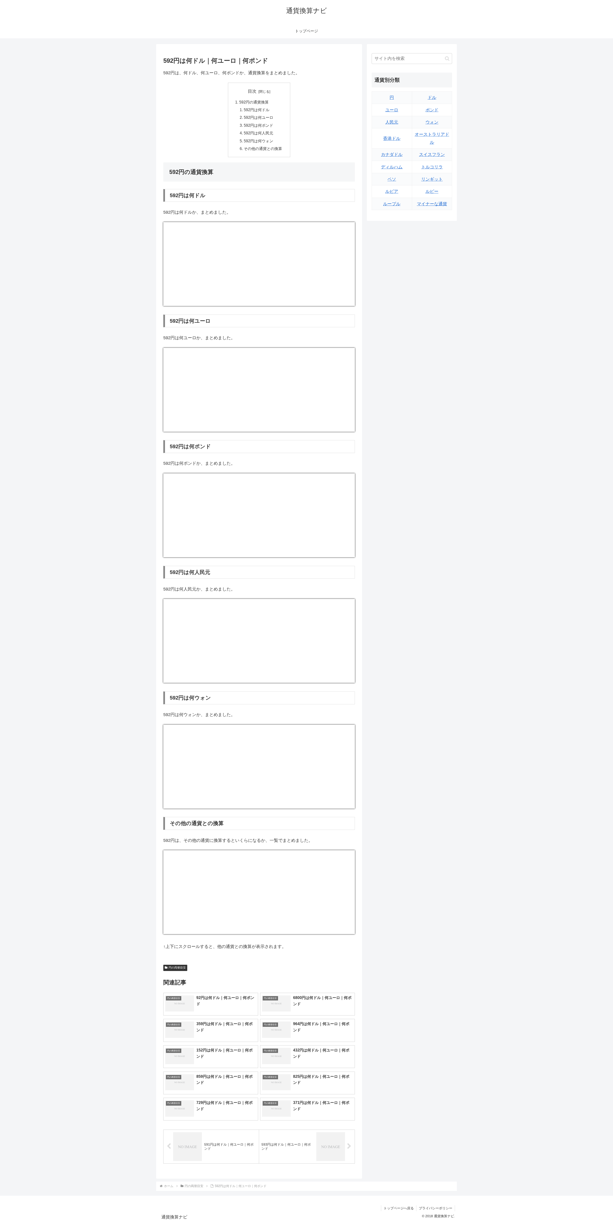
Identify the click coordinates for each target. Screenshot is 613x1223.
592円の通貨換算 (254, 102)
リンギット (432, 179)
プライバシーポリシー (435, 1208)
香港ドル (391, 138)
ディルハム (392, 167)
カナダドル (392, 154)
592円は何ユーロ (258, 117)
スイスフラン (432, 154)
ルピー (432, 191)
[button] (447, 58)
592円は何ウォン (258, 141)
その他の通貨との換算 (263, 148)
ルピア (391, 191)
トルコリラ (432, 167)
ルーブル (391, 203)
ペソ (391, 179)
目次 (252, 91)
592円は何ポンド (258, 125)
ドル (432, 97)
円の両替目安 (177, 967)
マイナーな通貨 (432, 203)
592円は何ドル (256, 110)
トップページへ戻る (399, 1208)
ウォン (432, 122)
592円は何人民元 (258, 133)
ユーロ (391, 110)
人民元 (391, 122)
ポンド (432, 110)
